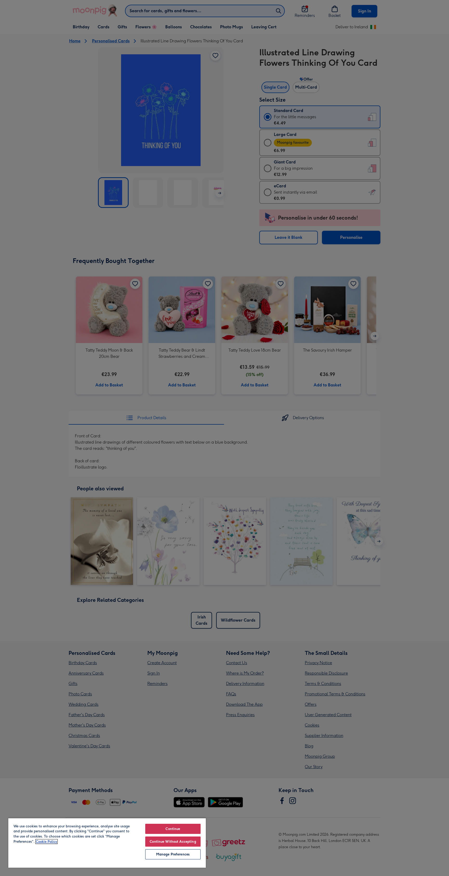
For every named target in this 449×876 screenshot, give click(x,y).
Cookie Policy (46, 842)
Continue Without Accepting (173, 842)
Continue (173, 829)
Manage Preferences (173, 854)
